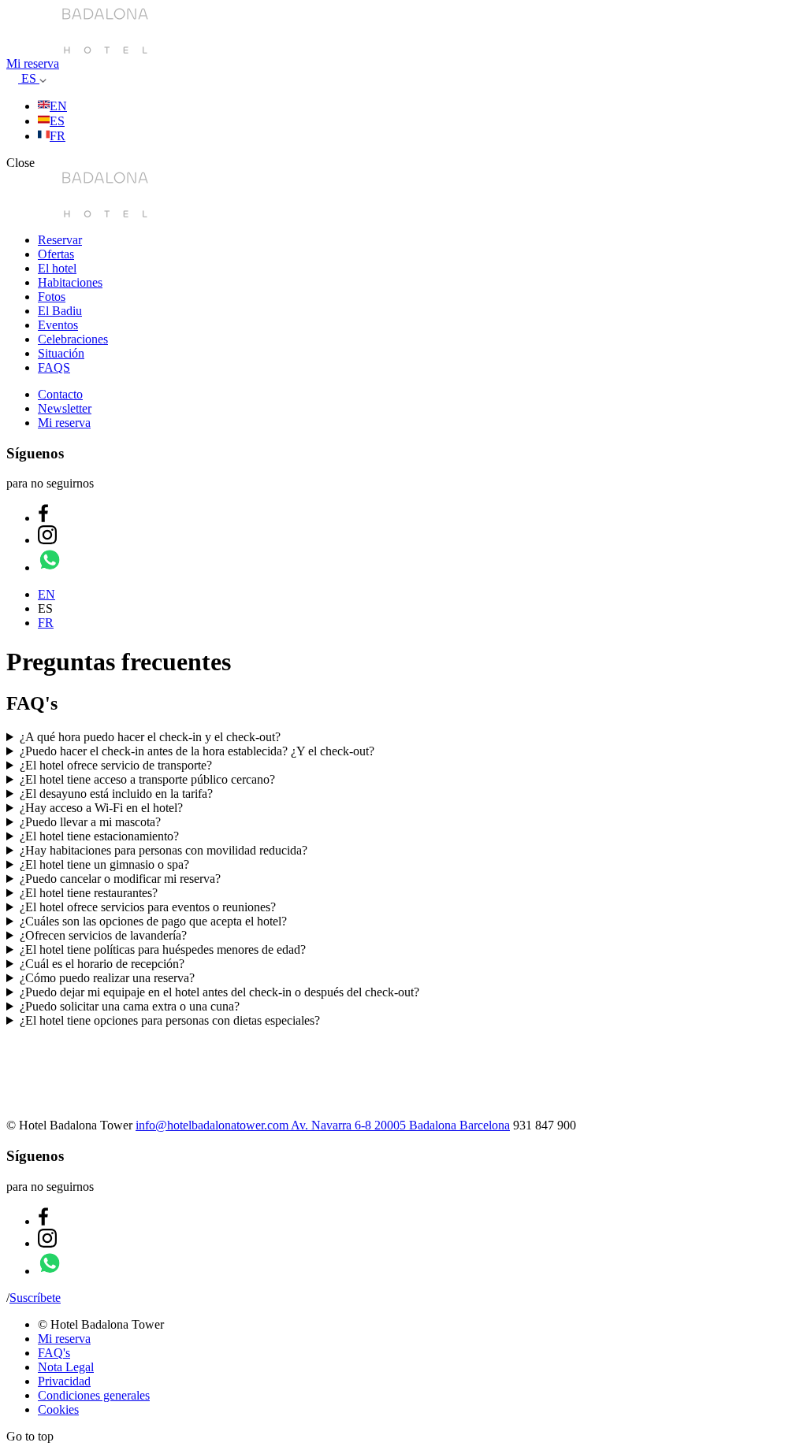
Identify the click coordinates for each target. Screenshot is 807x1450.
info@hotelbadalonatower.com (213, 1125)
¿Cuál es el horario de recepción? (102, 963)
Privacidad (64, 1381)
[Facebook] (43, 518)
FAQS (54, 367)
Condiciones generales (94, 1395)
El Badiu (60, 310)
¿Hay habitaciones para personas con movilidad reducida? (163, 850)
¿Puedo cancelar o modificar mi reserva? (120, 878)
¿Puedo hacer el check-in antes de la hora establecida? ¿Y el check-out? (197, 751)
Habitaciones (70, 282)
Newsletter (64, 408)
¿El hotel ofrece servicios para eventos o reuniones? (148, 907)
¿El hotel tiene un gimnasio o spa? (104, 864)
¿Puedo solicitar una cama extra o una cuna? (130, 1006)
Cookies (58, 1409)
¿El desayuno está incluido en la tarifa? (116, 793)
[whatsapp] (50, 567)
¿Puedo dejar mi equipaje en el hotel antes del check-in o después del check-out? (219, 992)
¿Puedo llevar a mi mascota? (90, 822)
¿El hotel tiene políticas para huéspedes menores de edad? (163, 949)
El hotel (57, 268)
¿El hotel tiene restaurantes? (89, 892)
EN (58, 106)
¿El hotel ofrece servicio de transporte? (116, 765)
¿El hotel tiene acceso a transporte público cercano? (147, 779)
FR (57, 136)
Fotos (51, 296)
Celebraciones (73, 339)
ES (30, 78)
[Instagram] (47, 540)
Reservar (60, 240)
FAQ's (54, 1352)
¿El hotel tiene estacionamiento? (99, 836)
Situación (61, 353)
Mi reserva (32, 63)
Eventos (58, 325)
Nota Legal (66, 1367)
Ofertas (56, 254)
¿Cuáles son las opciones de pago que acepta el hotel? (153, 921)
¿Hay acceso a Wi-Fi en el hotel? (101, 807)
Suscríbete (35, 1297)
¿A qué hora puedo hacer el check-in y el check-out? (150, 737)
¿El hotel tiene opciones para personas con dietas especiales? (170, 1020)
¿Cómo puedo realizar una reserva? (107, 978)
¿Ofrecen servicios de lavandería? (103, 935)
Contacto (60, 394)
